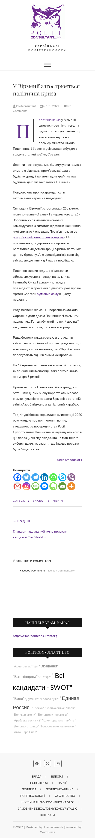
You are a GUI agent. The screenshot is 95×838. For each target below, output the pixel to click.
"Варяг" (71, 708)
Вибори (57, 776)
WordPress (47, 832)
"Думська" (32, 699)
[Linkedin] (44, 477)
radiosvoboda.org (69, 460)
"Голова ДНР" (49, 699)
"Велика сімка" (55, 708)
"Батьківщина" (25, 676)
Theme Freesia (53, 827)
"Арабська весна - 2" (27, 720)
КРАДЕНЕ (22, 521)
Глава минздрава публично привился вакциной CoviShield (40, 534)
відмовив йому (48, 294)
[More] (71, 486)
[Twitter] (26, 477)
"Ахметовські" (23, 666)
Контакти (47, 815)
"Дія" (36, 666)
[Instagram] (26, 486)
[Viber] (71, 477)
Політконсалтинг (59, 789)
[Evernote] (53, 486)
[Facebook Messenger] (44, 486)
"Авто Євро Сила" (25, 732)
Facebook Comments (32, 570)
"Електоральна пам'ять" (59, 720)
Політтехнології (32, 795)
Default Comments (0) (61, 570)
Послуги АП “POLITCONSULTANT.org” (47, 802)
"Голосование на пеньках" (58, 726)
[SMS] (35, 486)
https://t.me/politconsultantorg (35, 636)
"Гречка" (38, 708)
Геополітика (38, 783)
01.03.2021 (51, 106)
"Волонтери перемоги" (52, 714)
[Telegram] (35, 477)
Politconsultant (26, 106)
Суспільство (65, 795)
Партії (62, 783)
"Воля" (18, 698)
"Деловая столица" (26, 726)
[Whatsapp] (53, 477)
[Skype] (62, 477)
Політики (29, 789)
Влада (38, 500)
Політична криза (50, 120)
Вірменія (55, 500)
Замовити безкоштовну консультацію (47, 808)
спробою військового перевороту (39, 237)
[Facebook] (17, 477)
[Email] (62, 486)
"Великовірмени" (24, 714)
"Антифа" (44, 677)
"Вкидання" (49, 666)
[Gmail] (17, 486)
